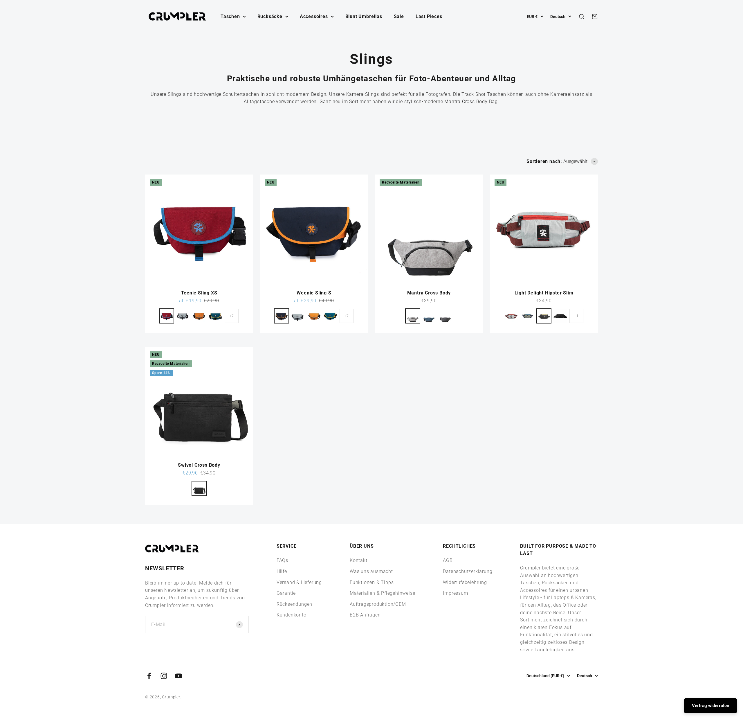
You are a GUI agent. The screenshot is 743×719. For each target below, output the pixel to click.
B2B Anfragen (365, 615)
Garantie (286, 593)
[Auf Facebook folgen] (149, 676)
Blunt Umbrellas (363, 16)
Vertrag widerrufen (710, 705)
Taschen (230, 16)
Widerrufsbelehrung (465, 582)
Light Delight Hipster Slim (544, 293)
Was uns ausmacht (371, 571)
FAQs (282, 560)
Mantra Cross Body (429, 293)
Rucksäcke (269, 16)
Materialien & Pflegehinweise (382, 593)
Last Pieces (429, 16)
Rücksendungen (294, 604)
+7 (231, 316)
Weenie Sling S (314, 293)
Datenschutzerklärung (467, 571)
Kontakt (358, 560)
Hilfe (282, 571)
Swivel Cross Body (199, 465)
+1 (576, 316)
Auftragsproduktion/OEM (378, 604)
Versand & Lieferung (299, 582)
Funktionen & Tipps (372, 582)
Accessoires (314, 16)
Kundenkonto (291, 615)
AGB (447, 560)
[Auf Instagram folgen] (164, 676)
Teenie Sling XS (199, 293)
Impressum (455, 593)
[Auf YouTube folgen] (179, 676)
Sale (399, 16)
